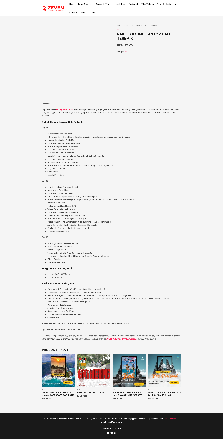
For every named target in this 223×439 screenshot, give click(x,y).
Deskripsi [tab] (46, 103)
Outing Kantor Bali (64, 109)
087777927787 (171, 418)
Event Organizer (85, 4)
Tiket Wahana (147, 4)
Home (71, 4)
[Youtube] (111, 433)
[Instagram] (115, 433)
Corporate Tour (103, 4)
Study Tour (120, 4)
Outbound (133, 4)
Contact (93, 12)
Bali (126, 25)
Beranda (120, 25)
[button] (107, 28)
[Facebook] (108, 433)
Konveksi (73, 12)
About (83, 12)
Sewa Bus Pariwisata (166, 4)
